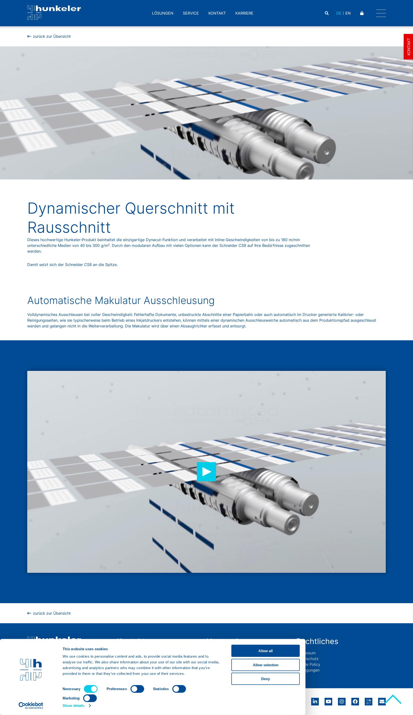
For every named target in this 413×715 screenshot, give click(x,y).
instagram (341, 700)
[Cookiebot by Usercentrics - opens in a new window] (31, 705)
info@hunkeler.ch (382, 700)
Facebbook (355, 700)
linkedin (315, 700)
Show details (73, 706)
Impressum (306, 652)
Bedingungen (308, 670)
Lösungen (162, 13)
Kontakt (217, 13)
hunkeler (368, 700)
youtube (328, 700)
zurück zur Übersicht (52, 36)
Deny (265, 679)
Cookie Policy (308, 664)
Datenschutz (307, 658)
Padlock (362, 13)
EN (348, 13)
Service (191, 13)
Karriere (244, 13)
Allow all (265, 651)
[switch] (137, 689)
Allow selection (265, 665)
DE (339, 13)
